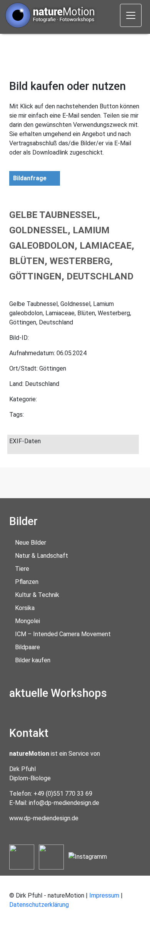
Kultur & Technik (37, 594)
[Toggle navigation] (131, 15)
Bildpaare (27, 647)
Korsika (25, 608)
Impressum (104, 895)
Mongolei (27, 621)
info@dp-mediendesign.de (64, 802)
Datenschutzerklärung (39, 904)
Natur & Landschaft (41, 555)
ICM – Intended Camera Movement (63, 634)
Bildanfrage (30, 178)
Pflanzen (26, 581)
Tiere (22, 568)
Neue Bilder (30, 542)
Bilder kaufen (32, 660)
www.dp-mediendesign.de (43, 818)
